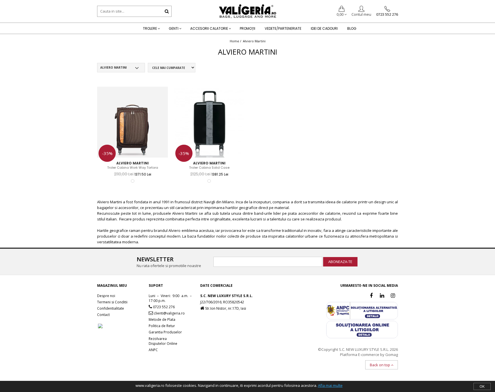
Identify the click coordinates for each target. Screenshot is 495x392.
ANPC (153, 349)
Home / (236, 41)
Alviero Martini (254, 41)
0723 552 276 (387, 14)
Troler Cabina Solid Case (209, 168)
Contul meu (361, 14)
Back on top (380, 364)
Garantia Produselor (165, 332)
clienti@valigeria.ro (169, 313)
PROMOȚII (247, 28)
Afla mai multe (330, 385)
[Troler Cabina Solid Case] (209, 122)
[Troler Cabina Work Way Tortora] (132, 122)
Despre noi (106, 295)
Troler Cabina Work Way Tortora (132, 168)
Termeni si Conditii (112, 302)
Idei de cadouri (324, 28)
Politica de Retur (162, 325)
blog (351, 28)
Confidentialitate (110, 308)
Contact (103, 314)
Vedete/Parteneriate (283, 28)
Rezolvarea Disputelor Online (163, 341)
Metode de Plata (162, 319)
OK (482, 386)
